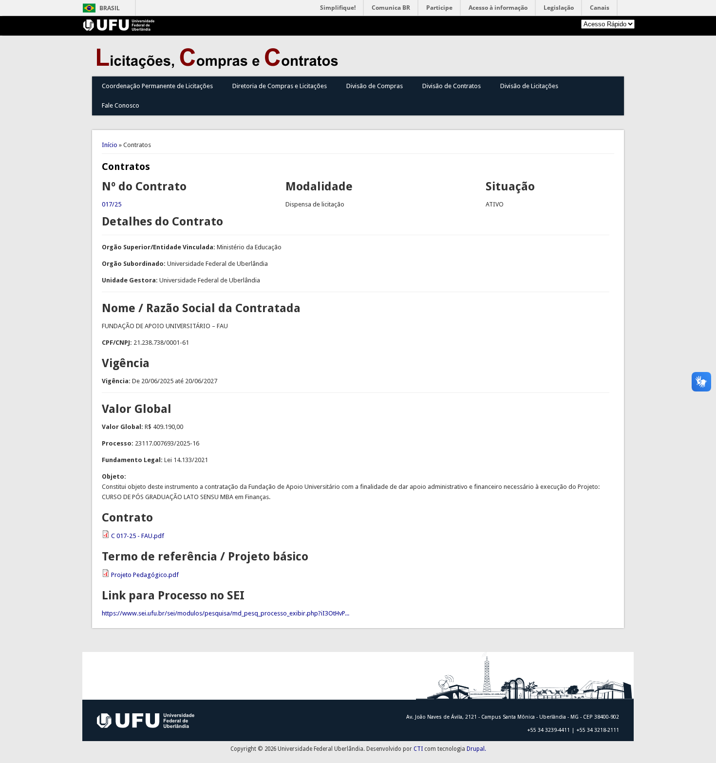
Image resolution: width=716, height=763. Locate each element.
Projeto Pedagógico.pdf (145, 574)
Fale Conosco (120, 105)
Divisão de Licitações (529, 86)
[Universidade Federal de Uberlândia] (119, 28)
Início (109, 145)
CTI (418, 748)
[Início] (219, 66)
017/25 (111, 204)
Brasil (109, 8)
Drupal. (476, 748)
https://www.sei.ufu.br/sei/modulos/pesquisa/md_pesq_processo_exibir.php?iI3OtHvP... (225, 613)
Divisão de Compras (374, 86)
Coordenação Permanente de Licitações (157, 86)
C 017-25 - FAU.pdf (137, 536)
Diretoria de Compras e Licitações (279, 86)
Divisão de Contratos (451, 86)
